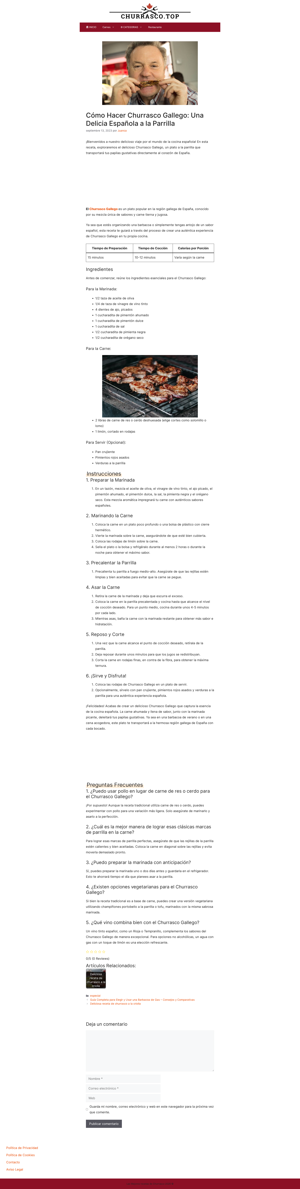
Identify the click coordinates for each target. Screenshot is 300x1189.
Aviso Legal (14, 1169)
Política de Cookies (20, 1155)
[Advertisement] (150, 182)
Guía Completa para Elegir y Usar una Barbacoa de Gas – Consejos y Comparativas (142, 999)
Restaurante (155, 27)
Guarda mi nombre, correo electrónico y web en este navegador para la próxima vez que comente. (152, 1109)
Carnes (106, 27)
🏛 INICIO (91, 27)
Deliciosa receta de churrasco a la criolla (115, 1003)
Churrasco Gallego (103, 209)
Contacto (13, 1162)
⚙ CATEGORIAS (129, 27)
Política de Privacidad (22, 1148)
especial (95, 995)
